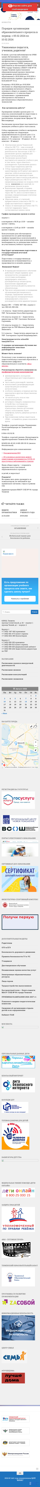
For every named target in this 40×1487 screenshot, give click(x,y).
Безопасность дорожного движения (18, 952)
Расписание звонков (11, 670)
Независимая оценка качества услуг (19, 970)
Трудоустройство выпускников (17, 986)
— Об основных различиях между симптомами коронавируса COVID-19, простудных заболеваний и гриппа (18, 459)
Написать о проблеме (20, 599)
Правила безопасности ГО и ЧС (16, 956)
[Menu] (37, 5)
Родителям (7, 943)
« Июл (4, 713)
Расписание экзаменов (12, 679)
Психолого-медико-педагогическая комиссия (18, 1002)
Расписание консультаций (14, 674)
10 (5, 701)
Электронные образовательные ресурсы (16, 975)
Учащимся (7, 961)
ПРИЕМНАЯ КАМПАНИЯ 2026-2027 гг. (19, 997)
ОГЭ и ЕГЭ (6, 947)
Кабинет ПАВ (8, 1015)
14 (26, 701)
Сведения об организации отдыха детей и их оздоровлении (17, 1009)
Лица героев (7, 981)
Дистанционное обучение (14, 965)
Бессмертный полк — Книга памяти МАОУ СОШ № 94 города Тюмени (18, 991)
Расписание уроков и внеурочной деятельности (17, 664)
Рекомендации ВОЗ (12, 453)
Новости (6, 22)
